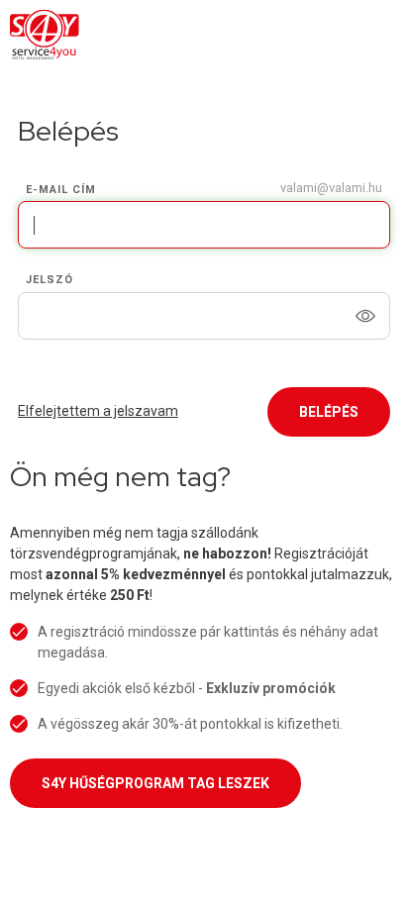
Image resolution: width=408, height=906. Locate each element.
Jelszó (49, 279)
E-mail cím (61, 189)
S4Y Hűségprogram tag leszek (155, 783)
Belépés (328, 412)
